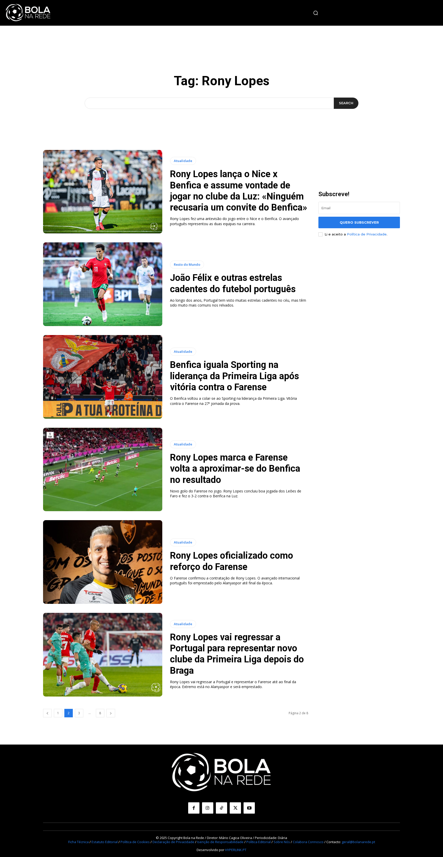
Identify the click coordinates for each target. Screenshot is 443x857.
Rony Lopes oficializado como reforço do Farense (231, 561)
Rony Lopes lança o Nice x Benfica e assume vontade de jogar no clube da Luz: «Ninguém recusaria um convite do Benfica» (238, 191)
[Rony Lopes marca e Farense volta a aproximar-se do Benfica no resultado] (102, 469)
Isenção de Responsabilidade (220, 842)
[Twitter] (235, 808)
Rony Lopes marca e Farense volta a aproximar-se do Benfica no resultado (235, 468)
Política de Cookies (135, 842)
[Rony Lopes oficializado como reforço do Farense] (102, 562)
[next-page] (110, 713)
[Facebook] (193, 808)
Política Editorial (258, 842)
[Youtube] (249, 808)
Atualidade (183, 160)
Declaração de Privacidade (173, 842)
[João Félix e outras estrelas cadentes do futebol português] (102, 284)
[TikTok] (221, 808)
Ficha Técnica (78, 842)
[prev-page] (47, 713)
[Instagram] (207, 808)
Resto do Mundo (187, 264)
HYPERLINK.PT (235, 850)
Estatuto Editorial (105, 842)
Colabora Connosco (308, 842)
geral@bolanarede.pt (358, 842)
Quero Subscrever (359, 222)
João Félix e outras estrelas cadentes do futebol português (233, 283)
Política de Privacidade (367, 234)
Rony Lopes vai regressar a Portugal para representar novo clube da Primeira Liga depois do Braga (237, 654)
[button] (315, 13)
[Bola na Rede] (28, 13)
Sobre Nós (282, 842)
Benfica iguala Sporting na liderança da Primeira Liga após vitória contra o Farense (234, 375)
